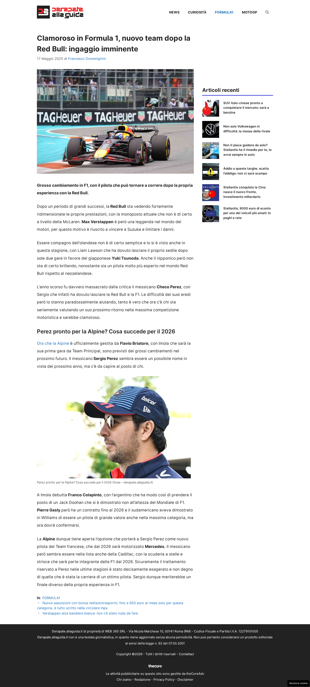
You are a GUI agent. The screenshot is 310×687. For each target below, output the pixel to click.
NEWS (174, 12)
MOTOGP (249, 12)
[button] (267, 12)
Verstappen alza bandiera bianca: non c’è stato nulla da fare (90, 613)
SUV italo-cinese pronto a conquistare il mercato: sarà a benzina (246, 107)
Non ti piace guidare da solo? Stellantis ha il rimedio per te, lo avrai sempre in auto (247, 150)
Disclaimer (185, 680)
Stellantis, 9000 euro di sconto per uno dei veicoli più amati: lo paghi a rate (247, 213)
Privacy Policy (164, 680)
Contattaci (186, 654)
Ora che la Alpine (53, 343)
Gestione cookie (298, 683)
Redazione (142, 680)
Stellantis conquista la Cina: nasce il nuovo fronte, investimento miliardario (244, 192)
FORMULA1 (224, 12)
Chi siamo (124, 680)
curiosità (197, 12)
